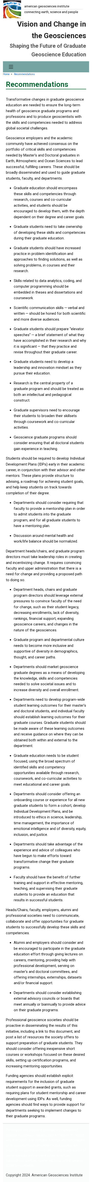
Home (6, 74)
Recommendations (24, 74)
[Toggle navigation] (11, 66)
